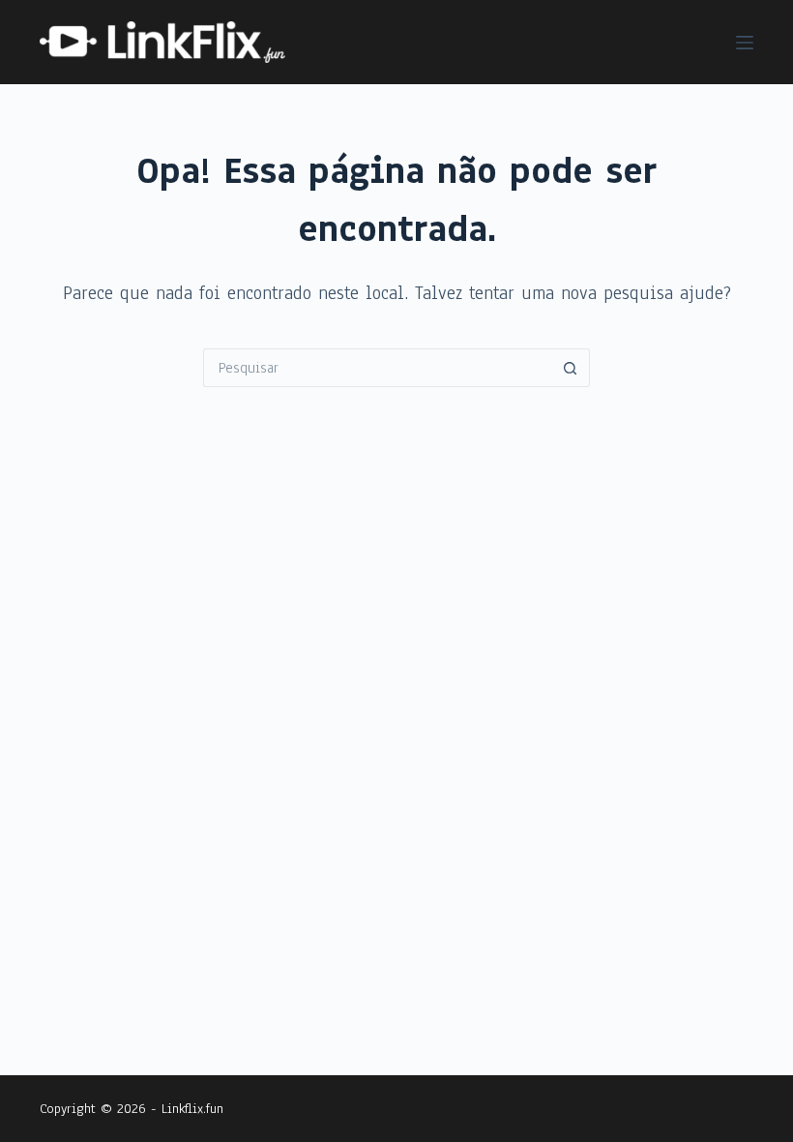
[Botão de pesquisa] (570, 367)
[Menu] (744, 42)
